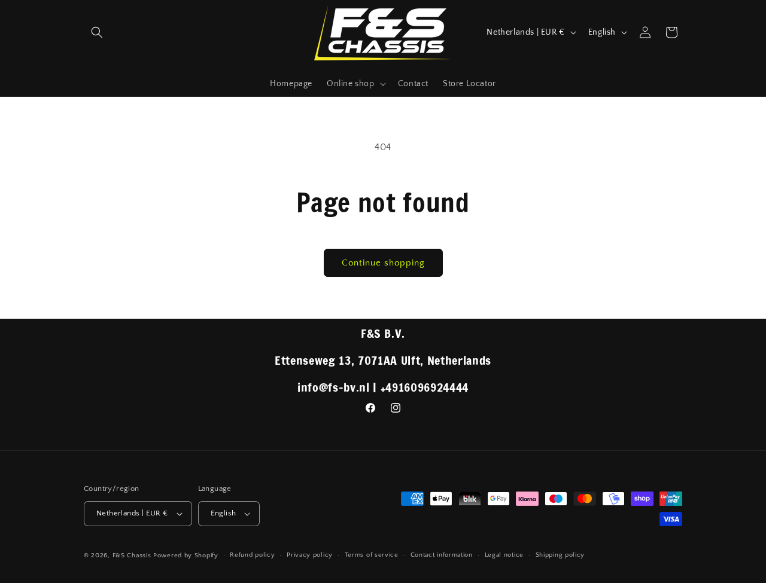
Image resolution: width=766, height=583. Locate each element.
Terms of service (372, 554)
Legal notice (504, 554)
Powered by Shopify (185, 555)
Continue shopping (383, 263)
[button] (97, 32)
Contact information (442, 554)
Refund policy (252, 554)
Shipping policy (560, 554)
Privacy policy (310, 554)
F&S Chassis (132, 555)
